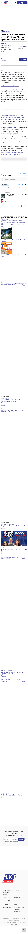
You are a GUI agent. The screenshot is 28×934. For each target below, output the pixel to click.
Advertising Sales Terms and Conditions (19, 909)
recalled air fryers (8, 115)
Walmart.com (12, 117)
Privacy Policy (6, 887)
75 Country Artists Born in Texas (11, 795)
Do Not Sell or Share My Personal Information (8, 892)
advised (12, 127)
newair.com (4, 137)
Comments (3, 60)
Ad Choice (18, 890)
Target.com (15, 119)
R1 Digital (5, 904)
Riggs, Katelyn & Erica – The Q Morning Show (14, 550)
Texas (2, 398)
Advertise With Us (7, 900)
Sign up (24, 173)
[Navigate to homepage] (8, 2)
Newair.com (8, 74)
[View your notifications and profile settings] (15, 2)
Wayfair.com (20, 117)
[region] (14, 190)
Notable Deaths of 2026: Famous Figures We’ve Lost (12, 673)
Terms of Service (7, 897)
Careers (16, 900)
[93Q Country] (9, 882)
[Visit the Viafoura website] (24, 206)
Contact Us (17, 897)
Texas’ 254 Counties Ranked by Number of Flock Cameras (11, 400)
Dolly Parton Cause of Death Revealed (13, 526)
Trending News (5, 31)
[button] (14, 30)
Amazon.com (5, 119)
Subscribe (21, 839)
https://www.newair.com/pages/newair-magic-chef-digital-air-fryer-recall (12, 154)
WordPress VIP (14, 922)
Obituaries (3, 670)
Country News (4, 524)
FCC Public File (7, 907)
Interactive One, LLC (17, 918)
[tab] (5, 184)
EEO (15, 904)
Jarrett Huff (7, 398)
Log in (21, 173)
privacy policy (16, 841)
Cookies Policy (18, 887)
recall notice (14, 90)
